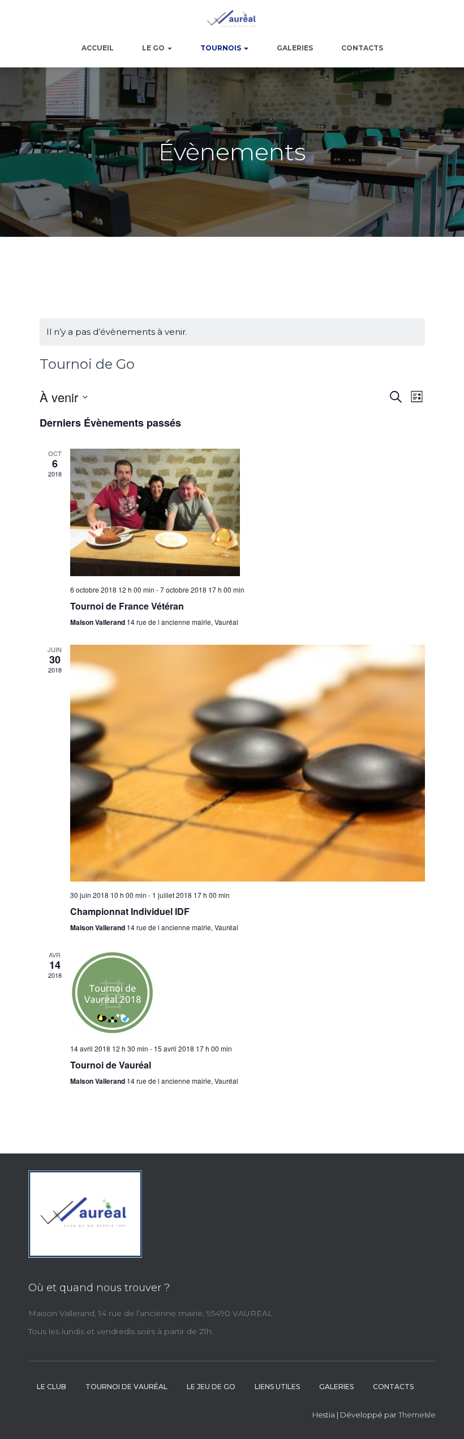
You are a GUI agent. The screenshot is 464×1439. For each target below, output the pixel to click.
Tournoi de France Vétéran (127, 605)
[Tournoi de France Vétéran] (247, 512)
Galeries (295, 48)
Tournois (221, 48)
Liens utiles (277, 1386)
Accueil (97, 48)
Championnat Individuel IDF (130, 911)
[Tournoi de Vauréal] (247, 992)
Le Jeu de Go (211, 1386)
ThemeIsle (417, 1414)
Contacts (362, 48)
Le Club (51, 1386)
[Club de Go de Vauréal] (231, 20)
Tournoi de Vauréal (110, 1064)
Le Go (154, 48)
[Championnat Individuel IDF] (247, 763)
